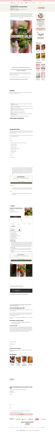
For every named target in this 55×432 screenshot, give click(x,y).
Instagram (18, 317)
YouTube (20, 317)
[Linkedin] (17, 427)
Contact (36, 427)
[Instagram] (38, 3)
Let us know (16, 291)
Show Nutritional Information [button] (17, 286)
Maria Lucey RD (12, 209)
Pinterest (24, 317)
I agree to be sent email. (21, 181)
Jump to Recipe (11, 19)
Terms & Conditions (25, 427)
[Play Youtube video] (21, 270)
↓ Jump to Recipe (41, 7)
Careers (38, 427)
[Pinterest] (41, 3)
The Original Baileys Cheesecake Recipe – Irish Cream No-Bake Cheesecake (21, 322)
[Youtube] (40, 3)
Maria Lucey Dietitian (12, 5)
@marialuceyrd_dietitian (13, 315)
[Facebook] (9, 427)
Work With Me (26, 2)
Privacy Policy (20, 427)
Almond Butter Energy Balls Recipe (16, 323)
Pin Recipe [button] (27, 216)
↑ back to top (43, 427)
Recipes (15, 5)
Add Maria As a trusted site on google (41, 29)
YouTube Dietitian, (40, 20)
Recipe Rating (11, 391)
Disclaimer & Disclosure (31, 427)
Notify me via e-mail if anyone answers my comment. (16, 412)
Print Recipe (16, 216)
